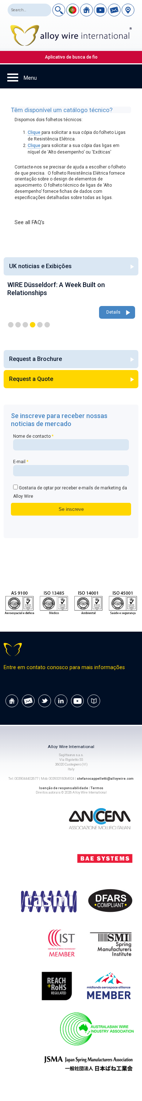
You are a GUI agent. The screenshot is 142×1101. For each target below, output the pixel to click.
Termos (97, 788)
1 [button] (10, 324)
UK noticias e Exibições (40, 266)
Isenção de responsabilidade (63, 788)
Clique (35, 132)
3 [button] (25, 324)
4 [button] (32, 324)
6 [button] (47, 324)
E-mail (20, 461)
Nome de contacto (33, 436)
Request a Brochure (35, 358)
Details (113, 312)
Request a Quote (31, 378)
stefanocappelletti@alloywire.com (105, 778)
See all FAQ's (29, 222)
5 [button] (40, 324)
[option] (71, 300)
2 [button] (18, 324)
